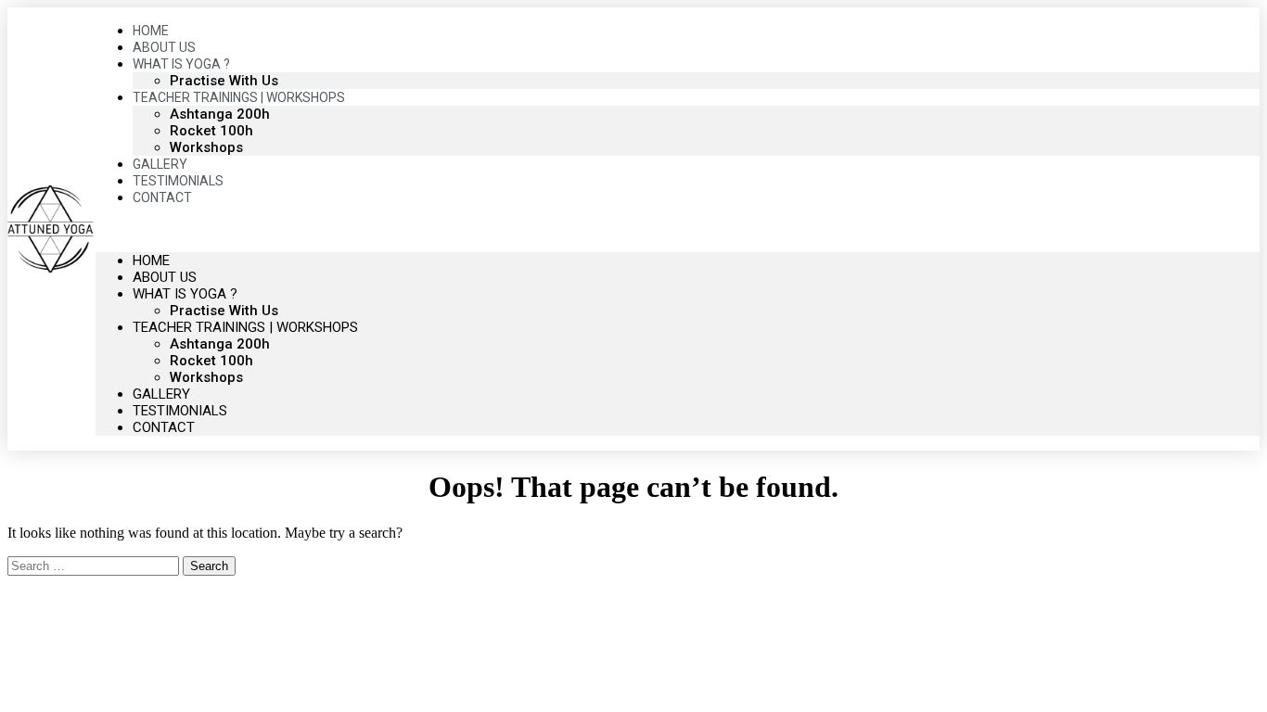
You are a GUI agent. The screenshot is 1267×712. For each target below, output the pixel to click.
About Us (165, 277)
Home (151, 260)
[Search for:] (95, 565)
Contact (162, 197)
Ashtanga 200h (220, 114)
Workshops (206, 377)
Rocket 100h (211, 130)
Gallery (161, 394)
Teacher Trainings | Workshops (239, 97)
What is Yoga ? (185, 294)
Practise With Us (224, 310)
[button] (678, 229)
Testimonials (180, 410)
